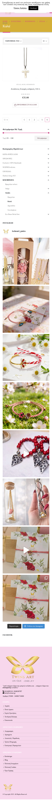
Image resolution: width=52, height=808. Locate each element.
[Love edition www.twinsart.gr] (26, 453)
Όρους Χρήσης (20, 8)
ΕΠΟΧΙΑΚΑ (7, 171)
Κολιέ (24, 84)
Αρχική (7, 706)
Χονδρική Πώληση (11, 717)
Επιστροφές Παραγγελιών (13, 745)
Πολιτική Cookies (10, 767)
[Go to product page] (25, 64)
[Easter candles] (26, 261)
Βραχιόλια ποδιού (11, 184)
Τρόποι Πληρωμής (11, 742)
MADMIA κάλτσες (9, 167)
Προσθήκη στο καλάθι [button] (27, 105)
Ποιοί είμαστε (9, 709)
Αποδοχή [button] (33, 8)
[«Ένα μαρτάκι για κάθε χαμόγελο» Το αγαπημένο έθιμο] (26, 357)
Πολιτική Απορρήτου (11, 764)
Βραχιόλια (11, 197)
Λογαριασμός (9, 731)
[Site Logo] (8, 787)
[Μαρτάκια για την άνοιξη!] (26, 598)
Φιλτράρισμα (42, 138)
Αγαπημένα (8, 735)
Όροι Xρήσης (9, 771)
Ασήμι (7, 189)
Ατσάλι (18, 84)
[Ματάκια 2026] (26, 550)
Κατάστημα (8, 756)
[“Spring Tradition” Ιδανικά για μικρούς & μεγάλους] (26, 405)
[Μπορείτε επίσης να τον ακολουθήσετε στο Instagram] (26, 309)
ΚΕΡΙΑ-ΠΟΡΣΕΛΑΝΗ (10, 154)
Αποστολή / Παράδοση (12, 738)
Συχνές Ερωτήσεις (10, 713)
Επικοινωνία (8, 720)
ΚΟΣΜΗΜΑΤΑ (30, 84)
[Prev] (24, 120)
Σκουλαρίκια (12, 210)
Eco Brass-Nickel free (12, 214)
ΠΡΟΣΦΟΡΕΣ (7, 159)
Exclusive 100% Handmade (12, 163)
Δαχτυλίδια (11, 206)
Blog (6, 760)
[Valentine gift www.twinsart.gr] (26, 502)
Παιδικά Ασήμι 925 (9, 176)
